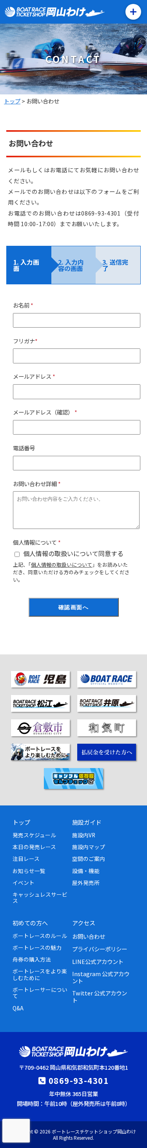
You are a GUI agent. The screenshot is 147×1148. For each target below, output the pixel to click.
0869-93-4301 (79, 1080)
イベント (23, 882)
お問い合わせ (88, 936)
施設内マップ (88, 847)
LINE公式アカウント (97, 961)
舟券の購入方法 (32, 959)
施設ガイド (87, 822)
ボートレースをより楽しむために (40, 974)
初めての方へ (30, 922)
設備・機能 (86, 871)
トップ (21, 822)
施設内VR (83, 835)
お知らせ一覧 (29, 871)
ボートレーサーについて (40, 993)
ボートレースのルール (40, 936)
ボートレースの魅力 (37, 947)
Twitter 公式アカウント (99, 996)
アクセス (83, 922)
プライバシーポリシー (99, 949)
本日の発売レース (34, 847)
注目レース (26, 858)
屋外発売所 (86, 882)
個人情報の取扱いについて (61, 564)
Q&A (18, 1008)
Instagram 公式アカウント (100, 976)
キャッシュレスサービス (40, 897)
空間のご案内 (88, 858)
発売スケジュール (34, 835)
